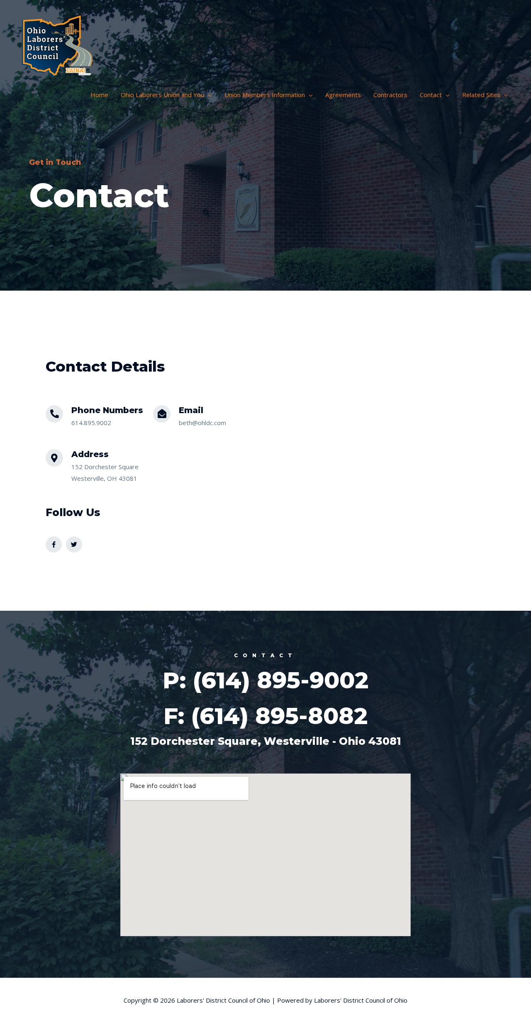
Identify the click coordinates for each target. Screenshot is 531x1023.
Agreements (343, 95)
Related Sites (481, 95)
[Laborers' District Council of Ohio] (58, 43)
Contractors (390, 95)
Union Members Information (264, 95)
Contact (431, 95)
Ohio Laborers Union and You (162, 95)
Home (99, 95)
